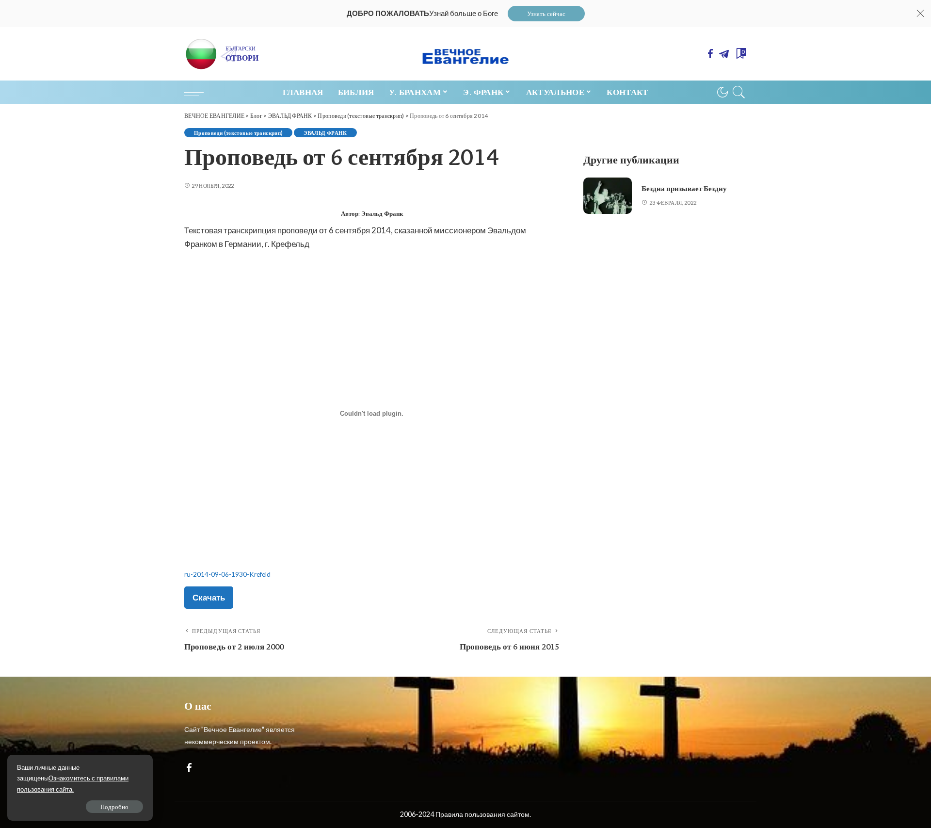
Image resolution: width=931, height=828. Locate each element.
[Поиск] (739, 92)
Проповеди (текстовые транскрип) (238, 133)
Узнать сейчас (546, 13)
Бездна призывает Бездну (684, 188)
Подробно (114, 807)
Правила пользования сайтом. (483, 814)
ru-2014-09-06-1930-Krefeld (227, 574)
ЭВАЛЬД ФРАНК (325, 133)
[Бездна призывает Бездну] (607, 196)
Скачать (209, 597)
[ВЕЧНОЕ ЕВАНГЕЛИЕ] (465, 53)
